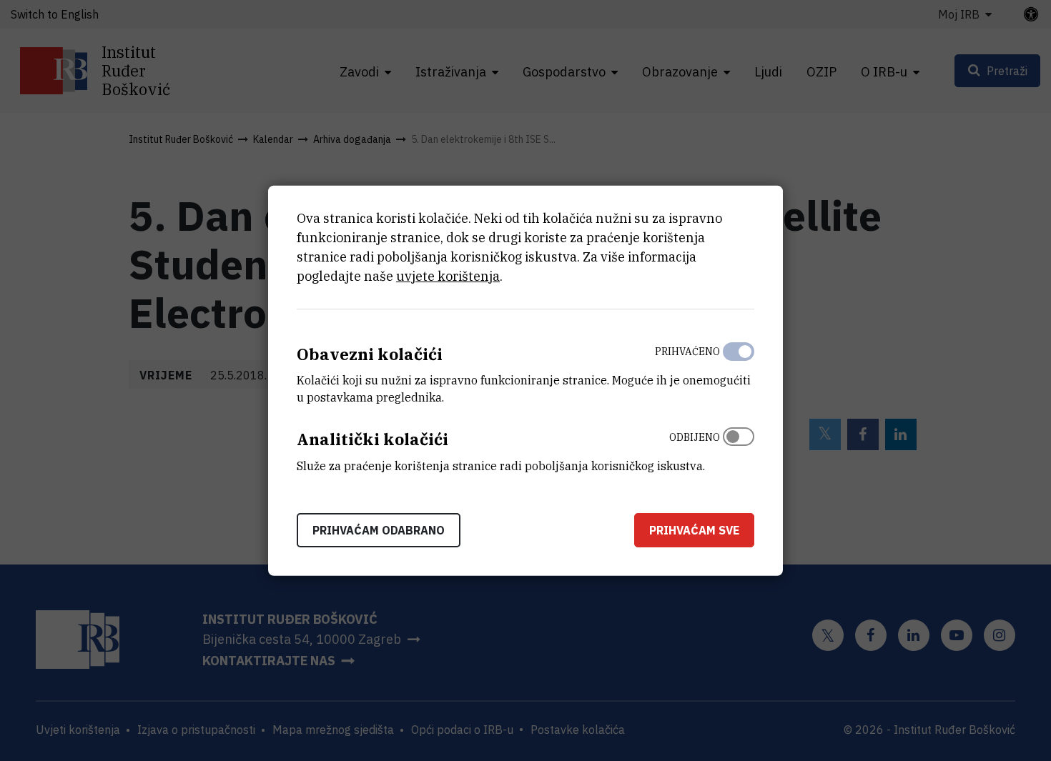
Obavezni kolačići (370, 353)
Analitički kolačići (372, 439)
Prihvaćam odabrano (378, 530)
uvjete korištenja (448, 275)
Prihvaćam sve (694, 530)
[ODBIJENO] (738, 448)
